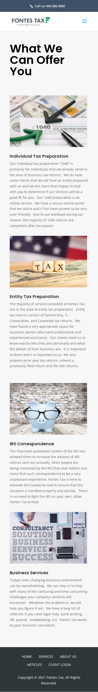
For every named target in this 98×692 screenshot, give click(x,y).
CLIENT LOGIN (60, 664)
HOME (27, 656)
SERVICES (46, 656)
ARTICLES (34, 664)
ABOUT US (68, 656)
